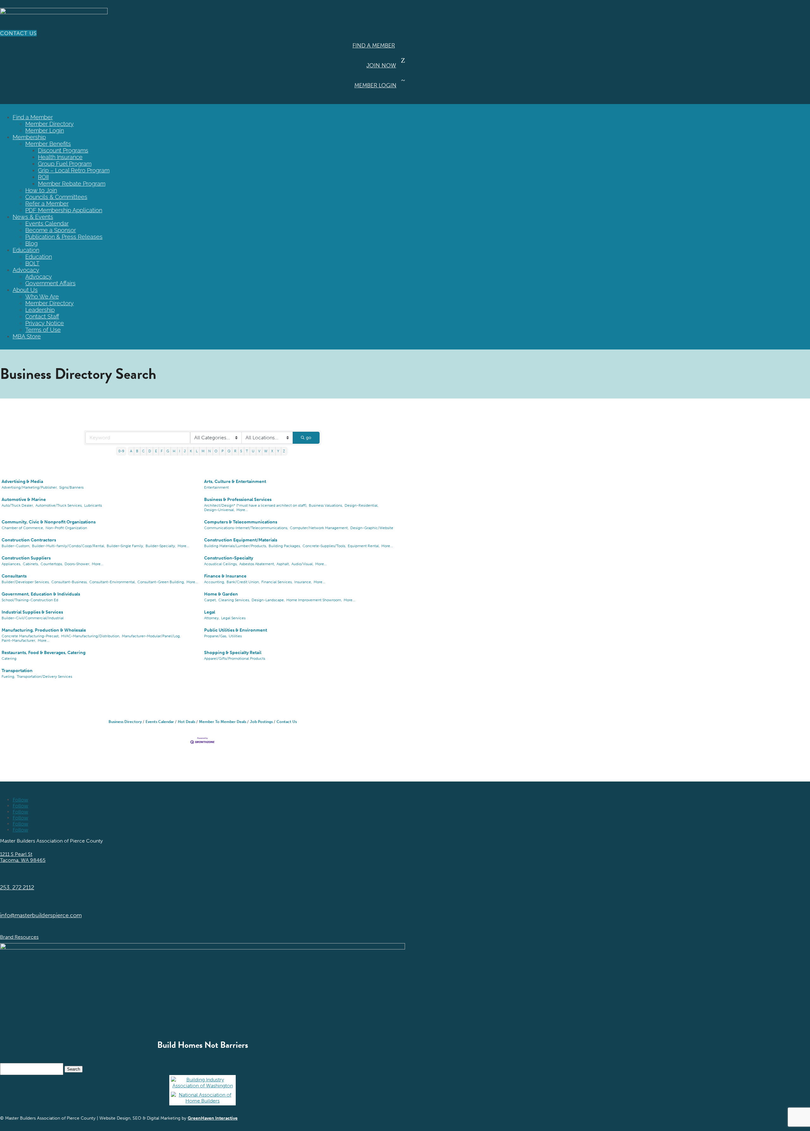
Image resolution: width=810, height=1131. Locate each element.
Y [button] (278, 451)
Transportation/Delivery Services (44, 676)
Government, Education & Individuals (41, 594)
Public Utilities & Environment (235, 630)
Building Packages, (285, 546)
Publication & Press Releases (64, 236)
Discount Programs (63, 150)
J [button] (185, 451)
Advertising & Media (22, 481)
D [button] (149, 451)
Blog (31, 243)
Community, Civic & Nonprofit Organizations (49, 522)
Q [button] (228, 451)
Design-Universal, (219, 510)
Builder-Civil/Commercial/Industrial (33, 618)
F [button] (162, 451)
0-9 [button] (121, 451)
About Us (25, 290)
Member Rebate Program (71, 183)
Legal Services (233, 618)
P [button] (222, 451)
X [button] (272, 451)
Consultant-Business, (69, 582)
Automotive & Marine (24, 499)
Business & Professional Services (237, 499)
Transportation (17, 670)
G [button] (167, 451)
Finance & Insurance (225, 576)
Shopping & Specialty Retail (232, 652)
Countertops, (51, 564)
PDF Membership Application (63, 210)
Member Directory (49, 124)
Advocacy (26, 270)
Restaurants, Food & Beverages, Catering (43, 652)
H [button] (174, 451)
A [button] (131, 451)
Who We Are (42, 296)
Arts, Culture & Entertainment (235, 481)
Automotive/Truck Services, (59, 505)
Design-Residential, (361, 505)
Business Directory (125, 722)
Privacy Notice (44, 323)
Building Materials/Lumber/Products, (235, 546)
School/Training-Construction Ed (30, 600)
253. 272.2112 (17, 887)
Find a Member (373, 45)
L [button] (197, 451)
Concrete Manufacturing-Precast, (30, 636)
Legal (209, 612)
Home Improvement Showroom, (314, 600)
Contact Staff (42, 316)
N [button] (209, 451)
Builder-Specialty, (161, 546)
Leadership (40, 309)
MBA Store (27, 336)
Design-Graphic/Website (371, 528)
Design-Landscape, (268, 600)
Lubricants (93, 505)
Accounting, (214, 582)
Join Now (381, 65)
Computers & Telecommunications (240, 522)
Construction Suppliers (26, 558)
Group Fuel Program (64, 163)
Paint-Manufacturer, (19, 640)
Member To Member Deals (222, 722)
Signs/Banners (71, 487)
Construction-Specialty (228, 558)
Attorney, (212, 618)
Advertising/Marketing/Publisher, (30, 487)
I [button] (179, 451)
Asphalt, (283, 564)
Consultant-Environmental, (112, 582)
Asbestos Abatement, (257, 564)
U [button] (253, 451)
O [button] (216, 451)
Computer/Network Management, (319, 528)
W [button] (265, 451)
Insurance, (303, 582)
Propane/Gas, (215, 636)
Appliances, (11, 564)
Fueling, (8, 676)
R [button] (235, 451)
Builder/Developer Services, (26, 582)
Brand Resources (19, 937)
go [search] (308, 437)
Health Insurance (60, 157)
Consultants (14, 576)
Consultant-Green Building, (161, 582)
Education (26, 250)
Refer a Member (47, 203)
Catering (9, 658)
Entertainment (216, 487)
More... (242, 510)
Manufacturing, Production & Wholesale (44, 630)
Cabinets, (31, 564)
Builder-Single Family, (125, 546)
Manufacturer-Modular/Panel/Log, (151, 636)
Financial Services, (277, 582)
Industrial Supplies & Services (32, 612)
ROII (43, 177)
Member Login (375, 85)
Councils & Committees (56, 197)
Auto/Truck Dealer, (18, 505)
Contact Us (18, 33)
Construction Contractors (29, 540)
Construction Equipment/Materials (240, 540)
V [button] (259, 451)
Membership (29, 137)
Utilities (235, 636)
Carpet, (210, 600)
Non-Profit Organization (66, 528)
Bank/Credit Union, (243, 582)
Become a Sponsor (50, 230)
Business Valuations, (326, 505)
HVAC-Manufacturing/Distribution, (90, 636)
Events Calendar (47, 223)
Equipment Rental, (364, 546)
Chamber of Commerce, (23, 528)
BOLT (32, 263)
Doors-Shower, (77, 564)
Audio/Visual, (302, 564)
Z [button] (284, 451)
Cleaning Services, (234, 600)
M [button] (203, 451)
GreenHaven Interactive (213, 1118)
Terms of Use (43, 329)
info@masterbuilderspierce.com (41, 915)
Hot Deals (186, 722)
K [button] (191, 451)
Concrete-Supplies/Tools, (324, 546)
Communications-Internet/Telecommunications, (246, 528)
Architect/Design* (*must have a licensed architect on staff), (255, 505)
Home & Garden (221, 594)
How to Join (41, 190)
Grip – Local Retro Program (73, 170)
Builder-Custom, (16, 546)
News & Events (33, 216)
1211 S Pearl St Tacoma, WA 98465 (23, 857)
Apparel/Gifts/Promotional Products (234, 658)
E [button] (156, 451)
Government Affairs (50, 283)
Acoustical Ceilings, (221, 564)
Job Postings (261, 722)
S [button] (241, 451)
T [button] (247, 451)
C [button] (143, 451)
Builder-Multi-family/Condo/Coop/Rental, (68, 546)
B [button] (137, 451)
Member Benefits (48, 143)
